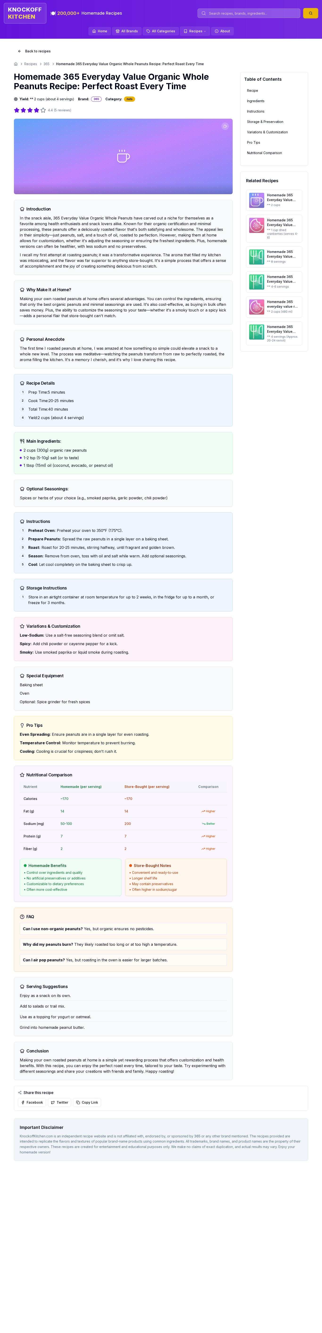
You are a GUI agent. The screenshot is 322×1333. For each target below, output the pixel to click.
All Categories (163, 31)
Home (102, 31)
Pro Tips (253, 142)
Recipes (195, 31)
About (225, 31)
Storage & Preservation (265, 122)
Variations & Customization (267, 132)
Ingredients (255, 101)
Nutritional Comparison (264, 153)
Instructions (255, 111)
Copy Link (90, 1102)
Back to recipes (38, 51)
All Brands (129, 31)
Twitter (62, 1102)
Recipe (252, 90)
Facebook (35, 1102)
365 (47, 64)
